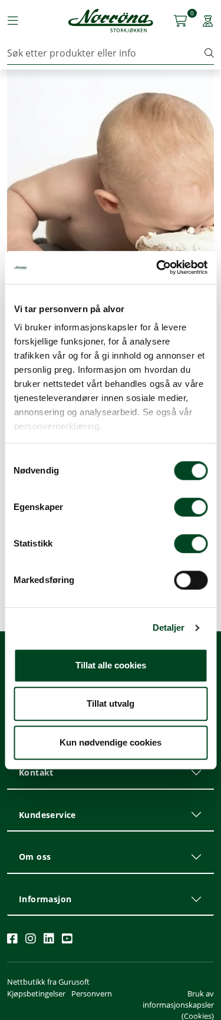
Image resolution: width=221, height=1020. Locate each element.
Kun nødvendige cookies (110, 742)
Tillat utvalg (110, 703)
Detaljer (169, 627)
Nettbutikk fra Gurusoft (48, 981)
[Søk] (209, 53)
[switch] (190, 507)
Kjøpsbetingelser (36, 993)
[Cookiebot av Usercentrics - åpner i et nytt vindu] (157, 267)
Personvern (91, 993)
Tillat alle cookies (110, 665)
